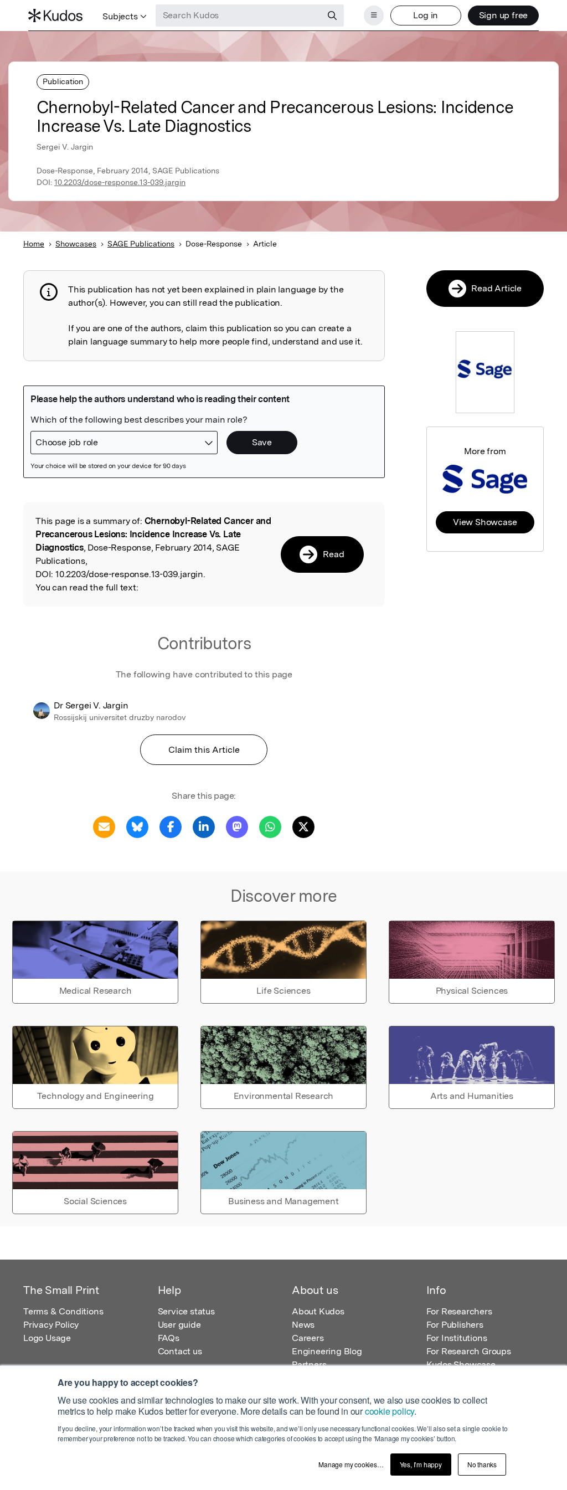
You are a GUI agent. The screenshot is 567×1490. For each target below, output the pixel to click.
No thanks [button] (482, 1464)
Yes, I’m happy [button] (421, 1464)
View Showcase (485, 522)
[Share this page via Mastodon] (237, 826)
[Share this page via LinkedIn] (204, 826)
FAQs (168, 1338)
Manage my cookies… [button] (350, 1464)
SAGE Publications (140, 243)
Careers (308, 1338)
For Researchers (459, 1311)
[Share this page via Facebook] (170, 826)
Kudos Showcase (461, 1364)
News (303, 1324)
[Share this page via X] (303, 826)
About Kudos (318, 1311)
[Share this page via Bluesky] (137, 826)
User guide (179, 1324)
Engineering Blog (327, 1351)
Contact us (180, 1351)
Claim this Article (204, 749)
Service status (186, 1311)
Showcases (75, 243)
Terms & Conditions (63, 1311)
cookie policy (389, 1411)
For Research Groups (468, 1351)
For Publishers (454, 1324)
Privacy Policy (51, 1324)
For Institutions (456, 1338)
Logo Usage (47, 1338)
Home (33, 243)
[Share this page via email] (104, 826)
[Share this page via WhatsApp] (270, 826)
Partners (309, 1364)
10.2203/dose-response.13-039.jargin (119, 182)
